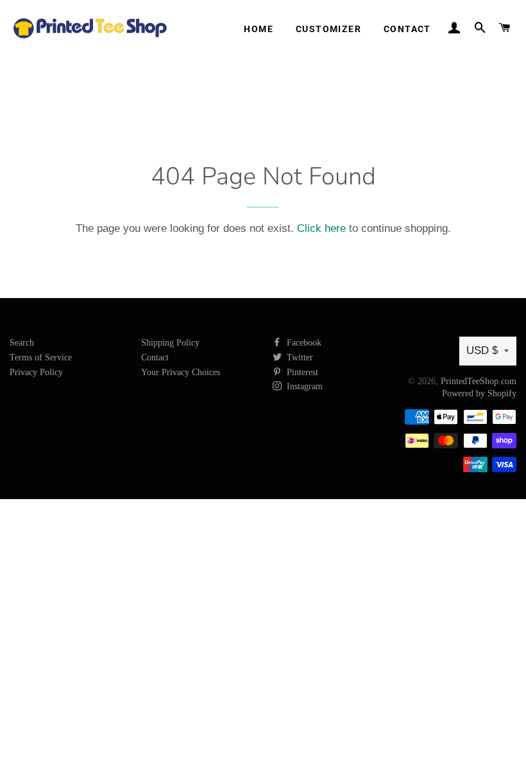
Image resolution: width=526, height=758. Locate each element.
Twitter (298, 357)
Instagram (303, 386)
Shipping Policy (170, 343)
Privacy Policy (36, 372)
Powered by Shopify (479, 393)
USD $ (482, 350)
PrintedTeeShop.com (478, 381)
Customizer (328, 29)
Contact (407, 29)
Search (22, 343)
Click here (321, 228)
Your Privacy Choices (180, 372)
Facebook (302, 343)
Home (258, 29)
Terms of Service (41, 357)
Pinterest (301, 372)
